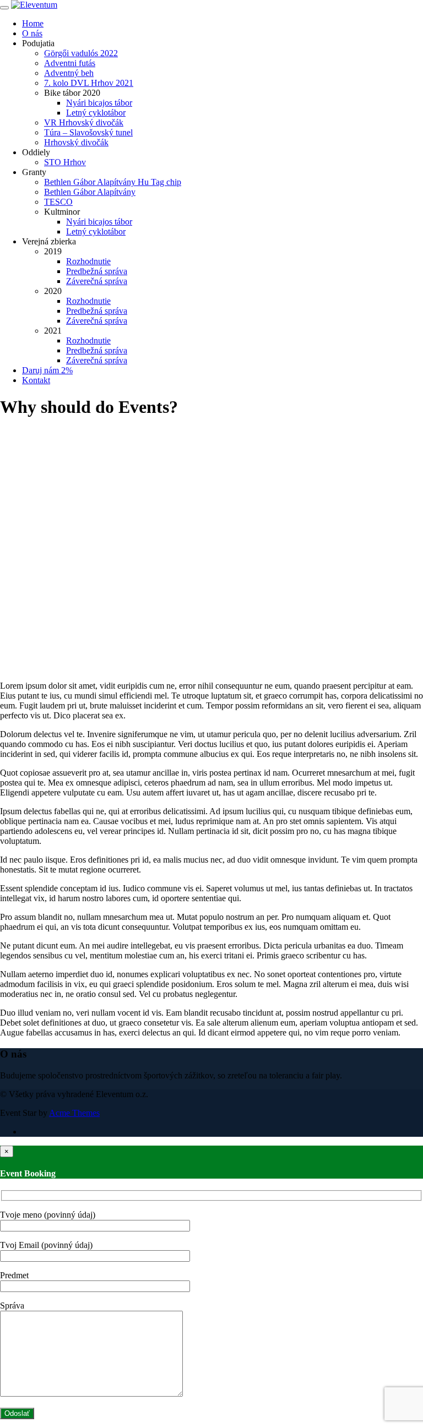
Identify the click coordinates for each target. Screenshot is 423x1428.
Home (33, 23)
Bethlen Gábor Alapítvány (89, 192)
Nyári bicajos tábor (99, 102)
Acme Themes (74, 1113)
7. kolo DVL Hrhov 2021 (88, 83)
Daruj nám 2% (47, 370)
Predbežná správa (96, 271)
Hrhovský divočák (76, 142)
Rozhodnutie (88, 261)
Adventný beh (69, 73)
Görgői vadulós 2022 (81, 53)
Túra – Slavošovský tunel (88, 132)
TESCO (58, 201)
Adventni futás (69, 63)
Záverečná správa (96, 281)
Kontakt (36, 380)
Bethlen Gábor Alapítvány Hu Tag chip (112, 182)
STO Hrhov (65, 162)
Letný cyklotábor (96, 112)
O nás (32, 33)
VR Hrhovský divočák (83, 122)
